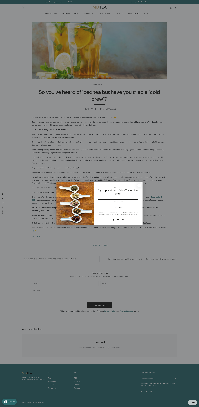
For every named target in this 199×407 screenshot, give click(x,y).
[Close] (139, 185)
